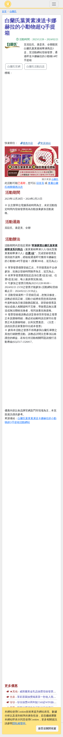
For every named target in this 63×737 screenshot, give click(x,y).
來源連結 (45, 143)
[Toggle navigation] (53, 4)
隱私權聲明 (18, 723)
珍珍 (12, 702)
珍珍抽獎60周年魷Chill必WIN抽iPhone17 (40, 702)
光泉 (12, 696)
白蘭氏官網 (13, 66)
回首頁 (40, 183)
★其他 (14, 691)
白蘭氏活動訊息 (35, 66)
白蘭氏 (13, 11)
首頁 (4, 11)
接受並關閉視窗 (47, 728)
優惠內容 (28, 143)
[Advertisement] (31, 107)
